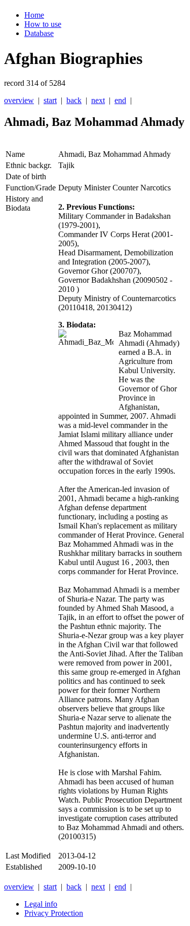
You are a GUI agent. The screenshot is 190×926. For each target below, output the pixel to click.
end (120, 100)
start (50, 100)
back (74, 100)
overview (19, 100)
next (98, 100)
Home (34, 15)
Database (39, 33)
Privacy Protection (53, 913)
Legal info (40, 904)
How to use (42, 24)
